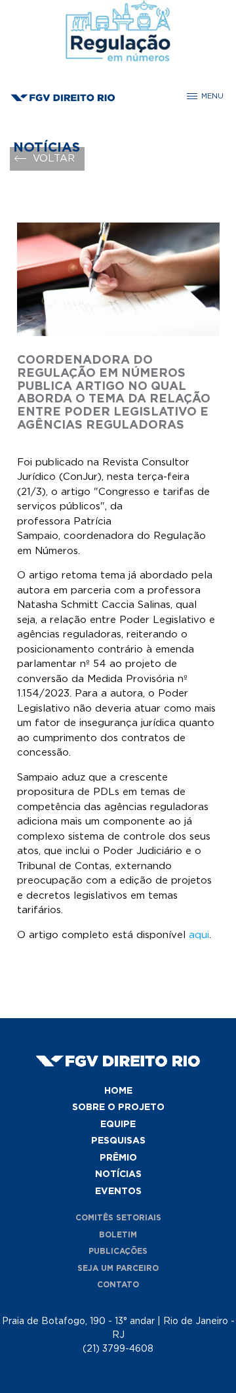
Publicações (118, 1251)
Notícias (118, 1174)
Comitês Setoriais (118, 1218)
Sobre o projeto (118, 1107)
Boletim (118, 1235)
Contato (118, 1285)
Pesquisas (118, 1141)
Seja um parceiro (118, 1268)
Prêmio (118, 1158)
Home (118, 1091)
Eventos (118, 1191)
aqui (199, 935)
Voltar (54, 158)
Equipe (118, 1124)
